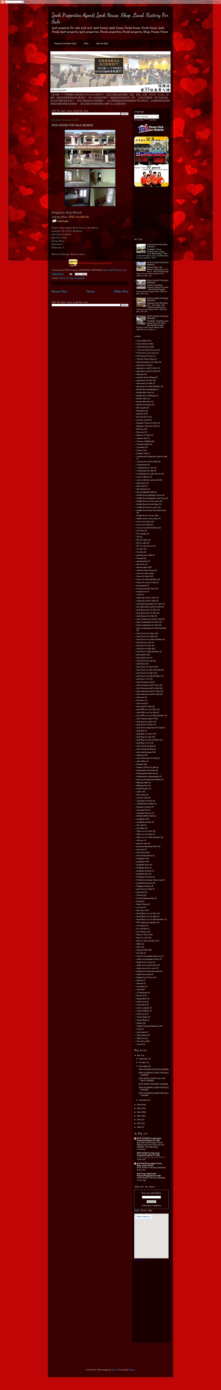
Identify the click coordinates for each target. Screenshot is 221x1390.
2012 (139, 1105)
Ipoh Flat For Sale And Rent (147, 652)
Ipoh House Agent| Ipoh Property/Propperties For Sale (149, 1175)
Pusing (139, 901)
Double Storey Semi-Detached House (151, 510)
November (143, 1066)
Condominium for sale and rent (148, 474)
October (142, 1063)
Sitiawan (139, 983)
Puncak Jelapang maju (145, 898)
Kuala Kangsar (142, 789)
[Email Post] (71, 274)
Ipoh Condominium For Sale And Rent (151, 628)
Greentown (140, 564)
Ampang (139, 374)
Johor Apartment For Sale (146, 758)
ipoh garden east (143, 658)
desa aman (140, 486)
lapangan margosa (143, 807)
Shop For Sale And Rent (146, 941)
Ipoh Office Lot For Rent (146, 709)
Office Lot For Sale (144, 834)
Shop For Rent (102, 43)
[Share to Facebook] (83, 274)
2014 (139, 1112)
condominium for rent (144, 468)
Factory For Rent (143, 522)
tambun (139, 1023)
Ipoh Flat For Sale (143, 649)
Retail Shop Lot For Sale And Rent (150, 920)
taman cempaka (142, 1008)
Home (86, 43)
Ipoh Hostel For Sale (144, 661)
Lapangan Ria (142, 810)
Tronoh (139, 1044)
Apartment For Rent (144, 380)
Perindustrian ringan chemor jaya (149, 880)
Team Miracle (141, 1035)
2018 (139, 1127)
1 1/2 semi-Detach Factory (146, 350)
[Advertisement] (144, 1302)
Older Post (121, 291)
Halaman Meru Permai (145, 570)
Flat (138, 537)
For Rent (139, 549)
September (143, 1059)
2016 (139, 1120)
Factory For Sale (143, 525)
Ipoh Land (140, 703)
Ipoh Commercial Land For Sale (149, 619)
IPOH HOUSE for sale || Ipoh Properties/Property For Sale (149, 1139)
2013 (139, 1108)
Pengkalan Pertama (144, 877)
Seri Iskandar (141, 929)
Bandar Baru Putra (143, 393)
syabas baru (141, 1002)
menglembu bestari (143, 822)
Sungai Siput (141, 999)
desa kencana (141, 489)
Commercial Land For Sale (146, 462)
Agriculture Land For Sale (146, 371)
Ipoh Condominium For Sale (147, 625)
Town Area (140, 1041)
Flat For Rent (141, 540)
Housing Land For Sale (145, 589)
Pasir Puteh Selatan (144, 856)
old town (139, 840)
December (143, 1100)
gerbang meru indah (144, 555)
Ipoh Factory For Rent (145, 633)
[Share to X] (81, 274)
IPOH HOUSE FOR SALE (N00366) (151, 1168)
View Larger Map (140, 1260)
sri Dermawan (141, 993)
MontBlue (140, 828)
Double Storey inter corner (146, 507)
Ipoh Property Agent (144, 719)
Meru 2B (139, 825)
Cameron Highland (143, 441)
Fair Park (140, 531)
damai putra (141, 483)
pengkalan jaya (142, 874)
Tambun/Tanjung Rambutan (147, 1026)
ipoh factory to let (143, 643)
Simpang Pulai (142, 950)
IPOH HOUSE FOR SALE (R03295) (154, 1069)
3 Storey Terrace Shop (145, 359)
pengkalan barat (143, 865)
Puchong (139, 895)
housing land (141, 586)
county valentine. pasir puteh (147, 480)
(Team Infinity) (142, 344)
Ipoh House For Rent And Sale (148, 670)
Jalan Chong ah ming (144, 746)
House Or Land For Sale (146, 583)
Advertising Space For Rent (147, 362)
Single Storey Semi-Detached (147, 971)
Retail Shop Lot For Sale (146, 917)
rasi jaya (139, 907)
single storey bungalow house (147, 959)
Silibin (138, 944)
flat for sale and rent (144, 546)
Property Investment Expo (65, 43)
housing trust (141, 592)
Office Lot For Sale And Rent (148, 837)
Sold (138, 990)
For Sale (139, 552)
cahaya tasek (141, 438)
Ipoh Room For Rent (144, 725)
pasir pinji (140, 850)
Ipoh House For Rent (144, 667)
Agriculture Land (143, 365)
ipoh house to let (143, 679)
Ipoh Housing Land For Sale (147, 688)
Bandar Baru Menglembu (146, 390)
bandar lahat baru (143, 402)
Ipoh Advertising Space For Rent (149, 604)
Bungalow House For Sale (146, 426)
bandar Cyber (141, 399)
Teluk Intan (140, 1038)
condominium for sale (144, 471)
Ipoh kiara (140, 700)
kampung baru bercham (145, 770)
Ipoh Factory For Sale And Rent (149, 640)
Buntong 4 (140, 432)
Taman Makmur (142, 1011)
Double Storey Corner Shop (147, 504)
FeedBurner (156, 1206)
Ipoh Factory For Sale (145, 636)
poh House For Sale (144, 889)
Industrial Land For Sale (146, 601)
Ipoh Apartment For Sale (146, 613)
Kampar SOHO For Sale (146, 767)
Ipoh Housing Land (144, 682)
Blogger (132, 1370)
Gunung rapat (141, 567)
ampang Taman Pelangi (145, 377)
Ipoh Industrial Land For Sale (148, 694)
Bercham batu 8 (142, 417)
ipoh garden (141, 655)
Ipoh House (141, 664)
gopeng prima (141, 561)
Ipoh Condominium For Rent (147, 622)
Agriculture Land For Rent (146, 368)
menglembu (140, 819)
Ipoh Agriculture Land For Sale (148, 607)
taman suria (141, 1014)
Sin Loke (139, 953)
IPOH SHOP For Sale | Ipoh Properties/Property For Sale (148, 1154)
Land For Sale (142, 798)
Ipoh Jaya (140, 697)
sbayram (114, 1370)
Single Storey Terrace (144, 977)
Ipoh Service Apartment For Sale (149, 728)
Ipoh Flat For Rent (143, 646)
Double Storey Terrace (145, 516)
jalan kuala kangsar (144, 752)
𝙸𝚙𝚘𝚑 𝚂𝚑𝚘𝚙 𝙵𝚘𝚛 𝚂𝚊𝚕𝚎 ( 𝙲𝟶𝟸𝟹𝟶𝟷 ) (151, 1157)
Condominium (141, 465)
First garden (141, 534)
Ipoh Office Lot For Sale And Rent (150, 716)
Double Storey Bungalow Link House (150, 498)
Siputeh (139, 980)
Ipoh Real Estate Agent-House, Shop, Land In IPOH (149, 1165)
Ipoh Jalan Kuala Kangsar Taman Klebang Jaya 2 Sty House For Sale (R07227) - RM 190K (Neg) (150, 1145)
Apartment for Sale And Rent (148, 386)
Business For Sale (143, 435)
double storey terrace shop (147, 519)
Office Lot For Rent (144, 831)
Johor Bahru (141, 761)
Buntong (139, 429)
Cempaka (140, 447)
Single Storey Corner (144, 962)
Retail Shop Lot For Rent (146, 914)
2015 (139, 1116)
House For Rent (142, 573)
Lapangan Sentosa (143, 813)
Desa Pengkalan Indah (145, 492)
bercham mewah (142, 420)
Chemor (139, 450)
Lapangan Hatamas (144, 801)
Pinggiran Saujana (143, 886)
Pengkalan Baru (142, 868)
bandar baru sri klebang (145, 396)
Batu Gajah (141, 408)
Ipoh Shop (140, 731)
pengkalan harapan (144, 871)
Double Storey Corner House (147, 501)
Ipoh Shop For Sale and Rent (147, 740)
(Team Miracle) (142, 347)
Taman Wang (141, 1020)
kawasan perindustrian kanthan (148, 780)
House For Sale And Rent (146, 580)
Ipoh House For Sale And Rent (148, 676)
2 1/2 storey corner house (146, 353)
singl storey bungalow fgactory (148, 956)
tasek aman (141, 1032)
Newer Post (59, 291)
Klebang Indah (142, 783)
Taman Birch (141, 1005)
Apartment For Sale (144, 383)
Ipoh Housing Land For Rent (147, 685)
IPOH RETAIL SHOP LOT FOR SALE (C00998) (152, 1080)
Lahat (138, 792)
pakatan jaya (141, 844)
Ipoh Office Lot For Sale (146, 713)
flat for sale (141, 543)
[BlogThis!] (78, 274)
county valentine (142, 477)
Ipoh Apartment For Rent (146, 610)
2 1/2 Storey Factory (144, 356)
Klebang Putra (142, 786)
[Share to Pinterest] (86, 274)
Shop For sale (141, 938)
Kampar (139, 764)
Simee (138, 947)
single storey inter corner (146, 968)
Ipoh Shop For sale (143, 737)
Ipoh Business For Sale (145, 616)
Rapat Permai (142, 904)
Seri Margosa (141, 932)
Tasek (138, 1029)
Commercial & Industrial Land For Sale (151, 457)
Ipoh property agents (144, 722)
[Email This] (76, 274)
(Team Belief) (141, 341)
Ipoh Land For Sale (144, 707)
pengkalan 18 (141, 862)
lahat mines (140, 795)
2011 (139, 1056)
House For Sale (66, 278)
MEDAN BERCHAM (145, 816)
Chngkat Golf (141, 454)
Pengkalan (80, 278)
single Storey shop (143, 974)
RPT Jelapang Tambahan (146, 923)
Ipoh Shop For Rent (144, 734)
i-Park (138, 595)
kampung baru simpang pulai (147, 777)
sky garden (140, 987)
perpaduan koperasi (144, 883)
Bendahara (140, 411)
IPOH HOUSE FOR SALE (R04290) (151, 1178)
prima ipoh (140, 892)
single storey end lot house (146, 965)
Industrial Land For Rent (146, 598)
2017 (139, 1123)
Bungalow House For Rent (146, 423)
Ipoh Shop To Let (143, 743)
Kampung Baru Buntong (145, 773)
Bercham (139, 414)
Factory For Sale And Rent (147, 528)
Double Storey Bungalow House (149, 495)
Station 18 (140, 996)
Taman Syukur (142, 1017)
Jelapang (139, 755)
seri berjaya (141, 926)
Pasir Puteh (141, 853)
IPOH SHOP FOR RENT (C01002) (153, 1084)
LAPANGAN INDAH (145, 804)
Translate (152, 120)
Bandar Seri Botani (143, 405)
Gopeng (139, 558)
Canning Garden (142, 444)
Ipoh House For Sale (144, 673)
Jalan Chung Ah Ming (144, 749)
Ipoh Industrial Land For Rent (148, 691)
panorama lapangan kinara (147, 846)
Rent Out (140, 910)
